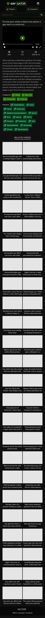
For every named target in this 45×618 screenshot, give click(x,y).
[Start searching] (41, 15)
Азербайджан (18, 105)
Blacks (17, 95)
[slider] (18, 44)
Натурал (9, 121)
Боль (8, 117)
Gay (18, 3)
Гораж (9, 109)
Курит (31, 105)
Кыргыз (18, 117)
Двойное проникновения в (16, 113)
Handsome (22, 121)
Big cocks (28, 95)
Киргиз (29, 117)
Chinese (9, 129)
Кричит (34, 113)
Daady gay (20, 109)
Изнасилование (12, 125)
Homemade (10, 99)
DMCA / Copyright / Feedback (22, 613)
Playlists (12, 9)
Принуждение (22, 129)
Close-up (23, 99)
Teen (33, 121)
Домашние (27, 125)
